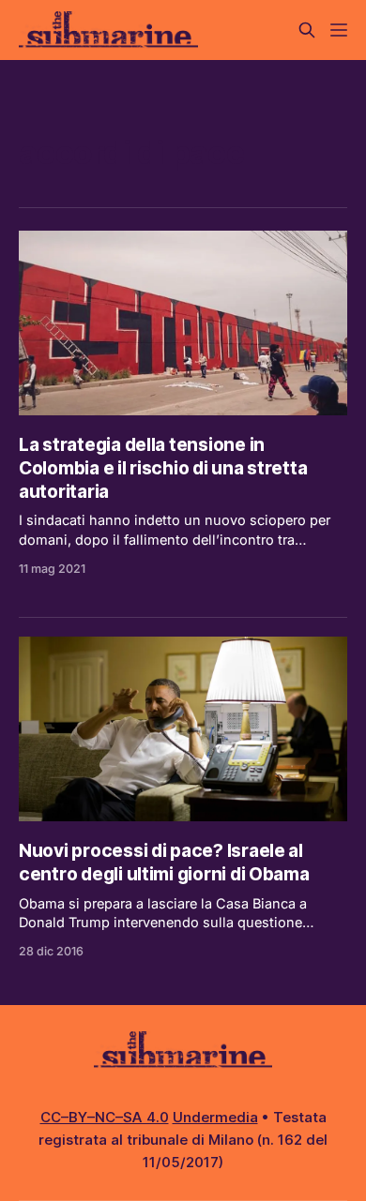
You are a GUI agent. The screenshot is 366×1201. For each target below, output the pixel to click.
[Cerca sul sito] (307, 30)
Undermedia (215, 1117)
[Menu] (339, 30)
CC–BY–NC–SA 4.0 (104, 1117)
